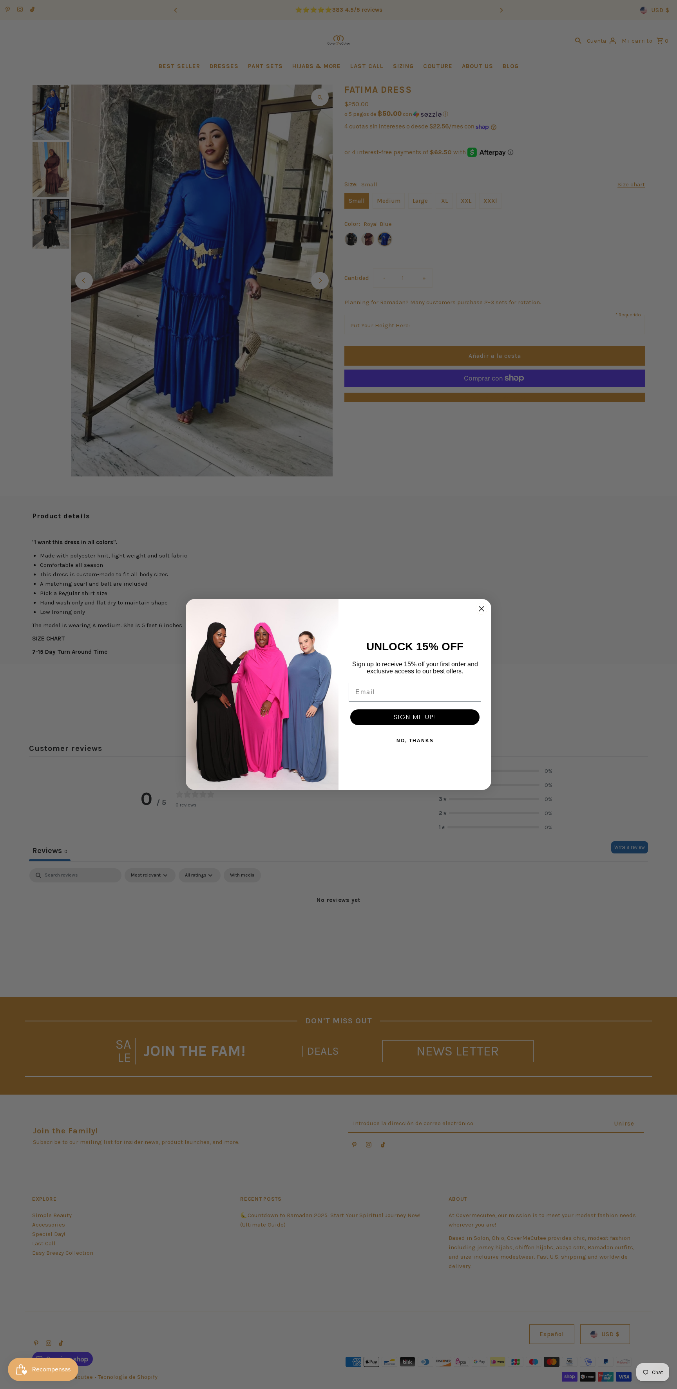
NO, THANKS (415, 740)
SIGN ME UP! (415, 717)
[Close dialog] (481, 609)
